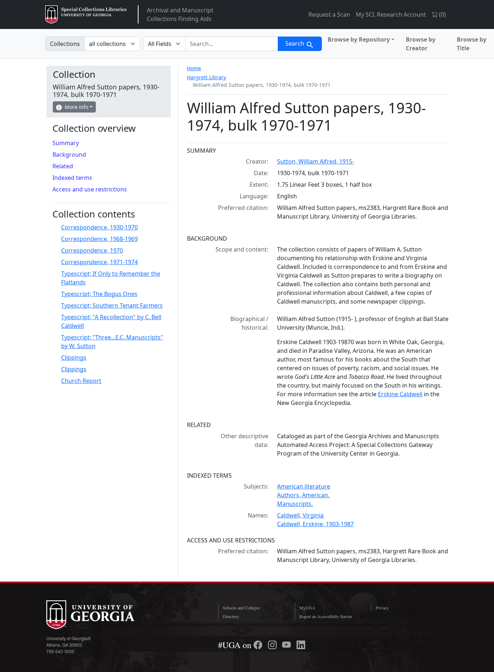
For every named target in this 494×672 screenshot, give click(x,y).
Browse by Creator (420, 43)
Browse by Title (471, 43)
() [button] (442, 14)
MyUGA (307, 607)
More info (76, 106)
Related (62, 166)
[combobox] (232, 44)
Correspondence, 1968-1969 (99, 239)
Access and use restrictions (89, 189)
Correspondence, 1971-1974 (99, 262)
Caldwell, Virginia (300, 515)
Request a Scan (329, 14)
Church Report (81, 381)
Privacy (382, 607)
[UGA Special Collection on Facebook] (259, 645)
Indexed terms (72, 178)
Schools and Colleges (241, 607)
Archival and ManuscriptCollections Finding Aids (180, 14)
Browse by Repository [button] (359, 39)
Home (194, 68)
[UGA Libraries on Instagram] (273, 645)
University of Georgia (100, 614)
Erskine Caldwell (400, 394)
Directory (231, 616)
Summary (65, 143)
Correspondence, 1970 (92, 250)
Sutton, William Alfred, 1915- (315, 161)
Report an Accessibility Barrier (325, 616)
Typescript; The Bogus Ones (99, 294)
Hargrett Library (206, 77)
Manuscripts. (295, 504)
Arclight (86, 14)
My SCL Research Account (391, 14)
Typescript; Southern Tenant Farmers (112, 305)
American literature (303, 486)
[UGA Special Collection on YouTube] (287, 645)
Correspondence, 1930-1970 (99, 227)
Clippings (73, 358)
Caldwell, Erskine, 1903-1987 (315, 524)
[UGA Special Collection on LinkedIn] (301, 645)
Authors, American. (303, 495)
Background (69, 155)
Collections (65, 44)
